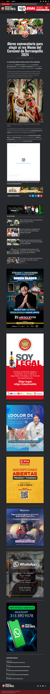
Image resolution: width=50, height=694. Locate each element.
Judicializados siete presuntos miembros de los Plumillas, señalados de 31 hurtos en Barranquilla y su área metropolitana (31, 241)
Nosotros (2, 1)
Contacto (8, 1)
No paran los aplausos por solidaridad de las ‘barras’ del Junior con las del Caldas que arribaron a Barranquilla (30, 230)
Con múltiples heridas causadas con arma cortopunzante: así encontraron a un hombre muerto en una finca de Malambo (30, 250)
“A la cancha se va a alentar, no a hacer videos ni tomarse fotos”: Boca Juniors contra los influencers (31, 259)
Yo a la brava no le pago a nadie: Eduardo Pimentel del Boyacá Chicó (17, 670)
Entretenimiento (31, 58)
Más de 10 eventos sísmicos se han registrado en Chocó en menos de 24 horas (31, 220)
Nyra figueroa (10, 661)
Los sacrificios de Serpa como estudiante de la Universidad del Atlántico (18, 666)
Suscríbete (13, 1)
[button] (25, 12)
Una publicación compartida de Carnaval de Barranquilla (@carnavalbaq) (23, 178)
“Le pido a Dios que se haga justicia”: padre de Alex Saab (15, 662)
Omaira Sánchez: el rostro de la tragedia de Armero (14, 678)
